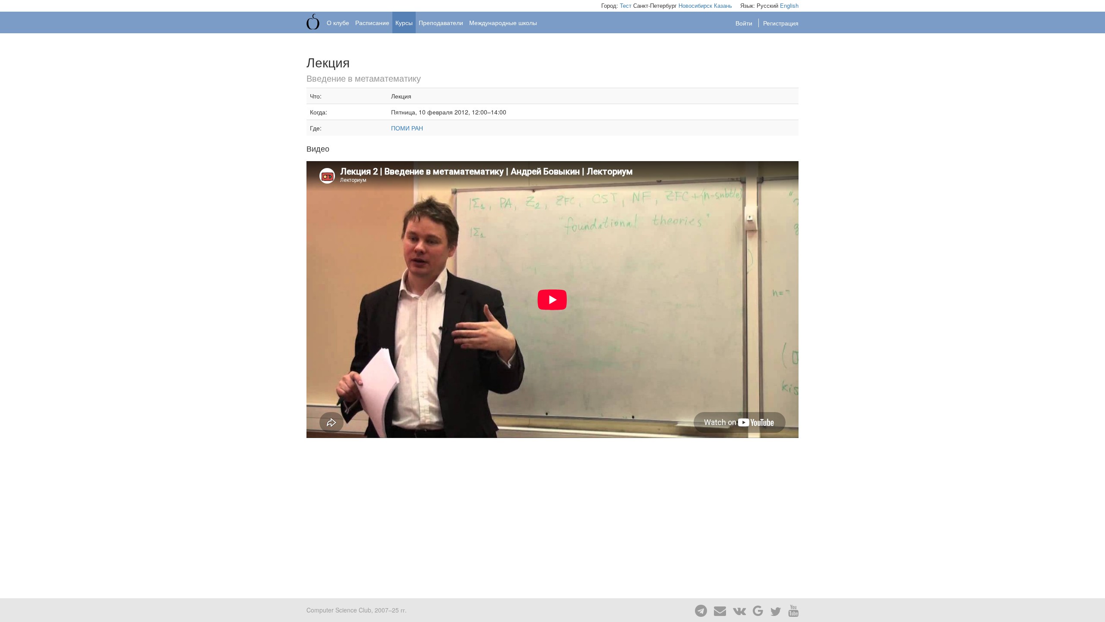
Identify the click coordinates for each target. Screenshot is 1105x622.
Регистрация (781, 23)
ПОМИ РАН (407, 128)
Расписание (372, 22)
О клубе (338, 22)
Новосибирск (695, 5)
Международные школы (503, 22)
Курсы (404, 22)
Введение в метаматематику (363, 78)
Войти (745, 23)
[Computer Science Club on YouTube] (791, 610)
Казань (723, 5)
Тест (625, 5)
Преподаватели (441, 22)
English (789, 5)
